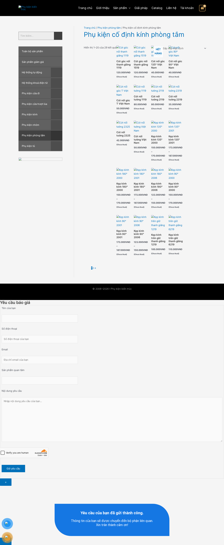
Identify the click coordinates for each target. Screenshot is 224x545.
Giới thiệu (102, 8)
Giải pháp (141, 8)
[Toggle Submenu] (56, 72)
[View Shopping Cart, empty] (202, 8)
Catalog (157, 8)
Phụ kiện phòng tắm (109, 27)
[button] (129, 8)
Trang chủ (85, 8)
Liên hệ (171, 8)
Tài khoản (187, 8)
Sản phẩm (120, 8)
